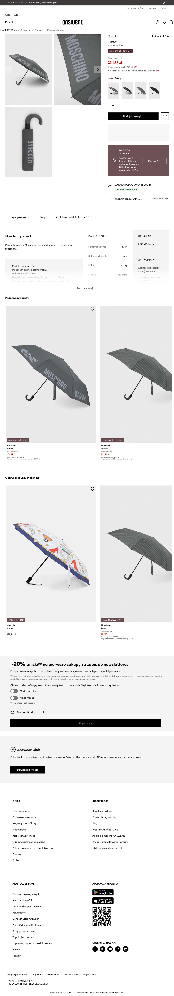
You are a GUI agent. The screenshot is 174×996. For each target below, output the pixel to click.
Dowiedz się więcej (27, 769)
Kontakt (16, 955)
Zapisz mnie (85, 723)
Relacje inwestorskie (23, 835)
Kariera (16, 860)
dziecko (10, 22)
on (16, 14)
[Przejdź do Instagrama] (102, 949)
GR (18, 984)
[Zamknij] (164, 2)
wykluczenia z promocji (83, 679)
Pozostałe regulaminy (104, 817)
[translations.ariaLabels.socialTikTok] (118, 949)
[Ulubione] (164, 22)
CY (13, 984)
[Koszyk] (171, 22)
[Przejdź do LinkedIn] (125, 949)
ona (8, 14)
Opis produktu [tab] (20, 217)
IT (27, 984)
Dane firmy (53, 974)
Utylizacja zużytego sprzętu (107, 848)
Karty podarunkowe (23, 931)
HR (21, 984)
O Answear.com (21, 811)
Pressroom (18, 854)
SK (36, 984)
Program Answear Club (105, 829)
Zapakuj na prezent (23, 937)
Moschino (113, 36)
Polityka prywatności (17, 974)
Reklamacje (19, 912)
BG (10, 984)
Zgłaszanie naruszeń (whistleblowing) (33, 848)
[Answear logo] (73, 22)
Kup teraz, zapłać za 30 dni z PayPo (32, 943)
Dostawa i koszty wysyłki (26, 894)
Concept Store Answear (25, 918)
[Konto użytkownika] (158, 22)
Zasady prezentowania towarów (110, 841)
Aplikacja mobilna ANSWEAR (108, 835)
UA (39, 984)
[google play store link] (103, 892)
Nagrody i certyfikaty (24, 823)
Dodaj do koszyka (133, 116)
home (9, 29)
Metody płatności (22, 900)
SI (34, 984)
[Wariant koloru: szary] (113, 90)
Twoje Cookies (71, 974)
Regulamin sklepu (102, 811)
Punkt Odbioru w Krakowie (27, 925)
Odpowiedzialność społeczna (28, 841)
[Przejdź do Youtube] (110, 949)
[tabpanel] (87, 257)
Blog (94, 823)
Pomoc (16, 949)
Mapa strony (89, 974)
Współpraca (19, 829)
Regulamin (38, 974)
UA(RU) (44, 984)
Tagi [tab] (42, 217)
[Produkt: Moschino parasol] (51, 374)
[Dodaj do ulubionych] (165, 116)
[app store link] (103, 900)
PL (29, 984)
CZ (15, 984)
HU (24, 984)
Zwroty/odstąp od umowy (26, 906)
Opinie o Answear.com (24, 817)
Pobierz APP (154, 160)
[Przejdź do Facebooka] (95, 949)
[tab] (74, 217)
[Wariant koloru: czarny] (127, 90)
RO (31, 984)
